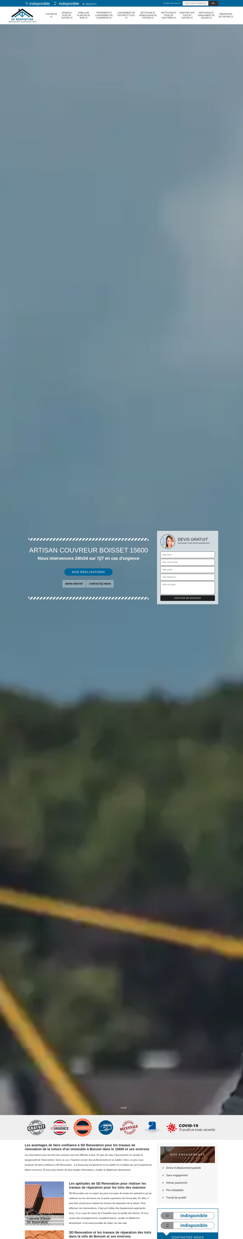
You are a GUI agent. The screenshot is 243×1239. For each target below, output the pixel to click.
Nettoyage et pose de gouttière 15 (168, 15)
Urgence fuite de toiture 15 (66, 15)
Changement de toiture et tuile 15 (126, 15)
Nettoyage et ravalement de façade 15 (206, 15)
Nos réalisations (88, 572)
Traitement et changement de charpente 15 (104, 15)
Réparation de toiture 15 (226, 15)
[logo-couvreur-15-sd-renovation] (22, 15)
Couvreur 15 (51, 15)
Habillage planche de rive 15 (83, 15)
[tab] (121, 619)
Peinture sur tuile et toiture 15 (187, 15)
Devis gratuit (74, 583)
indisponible (39, 3)
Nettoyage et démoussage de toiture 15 (148, 15)
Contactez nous (100, 583)
